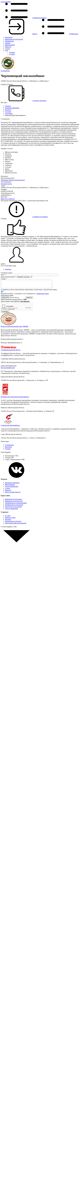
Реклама (8, 519)
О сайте (12, 54)
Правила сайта (10, 517)
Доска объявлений (11, 486)
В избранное (5, 71)
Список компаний (11, 508)
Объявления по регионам (14, 505)
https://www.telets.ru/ (8, 199)
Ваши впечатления (8, 277)
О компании (9, 445)
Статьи (7, 49)
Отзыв (4, 279)
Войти (44, 18)
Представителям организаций (15, 523)
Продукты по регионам (13, 507)
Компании (8, 37)
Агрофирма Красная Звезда (10, 350)
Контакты (8, 447)
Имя (3, 275)
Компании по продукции (14, 39)
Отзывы (12, 52)
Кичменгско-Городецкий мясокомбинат (15, 397)
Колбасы (8, 110)
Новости (8, 47)
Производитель (6, 184)
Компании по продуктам (14, 501)
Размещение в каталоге (13, 521)
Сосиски (8, 111)
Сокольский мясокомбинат (10, 425)
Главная (8, 106)
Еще (6, 50)
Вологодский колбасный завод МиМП (14, 326)
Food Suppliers (6, 2)
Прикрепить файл (7, 295)
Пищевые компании (12, 108)
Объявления (9, 41)
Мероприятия (10, 45)
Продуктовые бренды (12, 492)
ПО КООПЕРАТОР (8, 368)
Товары (7, 43)
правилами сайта (43, 293)
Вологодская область (16, 180)
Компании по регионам (13, 499)
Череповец (4, 180)
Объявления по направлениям (15, 503)
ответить (8, 269)
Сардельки (9, 113)
